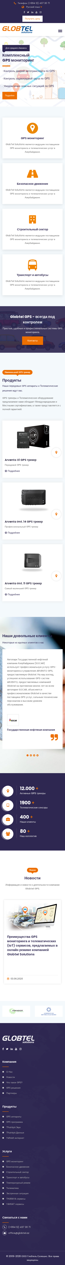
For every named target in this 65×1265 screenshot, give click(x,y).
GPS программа (14, 1122)
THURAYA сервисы (15, 1198)
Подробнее (14, 471)
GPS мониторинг (32, 138)
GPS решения (13, 1087)
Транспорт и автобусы (32, 275)
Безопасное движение (32, 184)
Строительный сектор (32, 229)
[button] (59, 31)
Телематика (12, 1188)
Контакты (32, 340)
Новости (10, 1077)
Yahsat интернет (15, 1137)
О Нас (9, 1071)
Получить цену (32, 18)
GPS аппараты (13, 1116)
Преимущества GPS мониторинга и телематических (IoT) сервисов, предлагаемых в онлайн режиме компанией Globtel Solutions (32, 945)
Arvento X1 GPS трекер (20, 460)
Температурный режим (18, 1182)
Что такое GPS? (14, 1082)
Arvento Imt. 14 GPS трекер (24, 522)
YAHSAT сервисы (15, 1204)
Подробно (9, 98)
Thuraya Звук (13, 1127)
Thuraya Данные (15, 1132)
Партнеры (11, 1093)
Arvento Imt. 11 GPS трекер (23, 583)
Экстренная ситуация (17, 1193)
